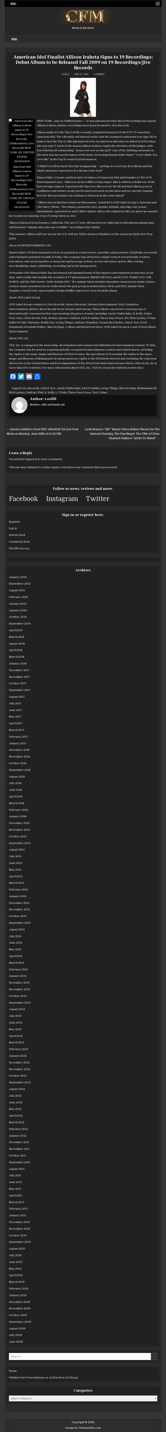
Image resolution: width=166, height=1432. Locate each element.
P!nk (40, 392)
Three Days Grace (79, 392)
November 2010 (19, 1228)
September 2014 (19, 922)
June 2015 (15, 863)
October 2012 (18, 1075)
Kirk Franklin (90, 388)
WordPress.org (19, 548)
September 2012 (20, 1082)
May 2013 (15, 1029)
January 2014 (17, 975)
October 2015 (18, 836)
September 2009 (20, 1321)
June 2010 (15, 1262)
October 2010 (18, 1235)
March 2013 (16, 1042)
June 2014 (15, 942)
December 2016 (19, 749)
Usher (103, 392)
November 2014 (19, 909)
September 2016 (20, 769)
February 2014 (18, 969)
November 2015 (19, 829)
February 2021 (18, 597)
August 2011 (16, 1168)
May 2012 (15, 1108)
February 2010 (18, 1288)
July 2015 (15, 856)
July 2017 (15, 703)
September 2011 (19, 1162)
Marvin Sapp (127, 388)
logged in (31, 459)
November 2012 (19, 1069)
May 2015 (15, 869)
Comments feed (19, 541)
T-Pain (62, 392)
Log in (13, 528)
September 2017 (20, 690)
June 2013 (15, 1022)
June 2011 (15, 1182)
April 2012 (15, 1115)
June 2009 (16, 1341)
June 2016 (15, 789)
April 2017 (15, 723)
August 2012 (17, 1089)
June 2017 (15, 710)
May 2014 (15, 949)
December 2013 (19, 982)
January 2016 (18, 816)
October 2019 (18, 616)
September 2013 (20, 1002)
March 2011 (16, 1202)
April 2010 (16, 1275)
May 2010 (15, 1268)
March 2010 (16, 1281)
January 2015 (18, 896)
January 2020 (18, 610)
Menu (13, 4)
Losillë (65, 74)
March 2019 (16, 636)
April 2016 (15, 796)
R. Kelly (49, 392)
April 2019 (15, 630)
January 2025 (18, 577)
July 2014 (15, 936)
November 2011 (19, 1148)
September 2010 (20, 1241)
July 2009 (15, 1335)
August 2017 (17, 696)
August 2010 (17, 1248)
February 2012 (18, 1129)
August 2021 (17, 590)
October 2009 (18, 1315)
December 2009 (19, 1301)
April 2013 (15, 1035)
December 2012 (19, 1062)
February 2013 (18, 1049)
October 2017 (18, 683)
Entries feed (17, 534)
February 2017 (18, 736)
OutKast (31, 392)
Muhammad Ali (146, 388)
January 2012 (18, 1135)
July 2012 (15, 1095)
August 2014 (17, 929)
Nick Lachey (17, 392)
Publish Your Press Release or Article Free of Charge (43, 1377)
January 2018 (18, 663)
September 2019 (20, 623)
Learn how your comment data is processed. (89, 467)
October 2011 (17, 1155)
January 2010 (18, 1295)
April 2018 (15, 650)
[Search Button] (158, 4)
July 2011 (15, 1175)
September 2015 (20, 843)
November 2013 (19, 989)
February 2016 (18, 809)
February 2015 (18, 889)
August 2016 (17, 776)
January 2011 (17, 1215)
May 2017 (15, 716)
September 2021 (20, 583)
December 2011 (19, 1142)
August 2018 (17, 643)
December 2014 (19, 902)
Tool (95, 392)
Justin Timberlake (69, 388)
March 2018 (16, 656)
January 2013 (18, 1055)
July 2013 (15, 1015)
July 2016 (15, 783)
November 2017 (19, 676)
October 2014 (17, 916)
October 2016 (18, 763)
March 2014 (16, 962)
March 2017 (16, 730)
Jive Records (30, 388)
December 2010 (19, 1222)
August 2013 (17, 1009)
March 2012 (16, 1122)
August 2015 (17, 849)
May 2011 (15, 1188)
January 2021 (18, 603)
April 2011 (15, 1195)
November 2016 (19, 756)
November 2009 (20, 1308)
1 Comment (99, 74)
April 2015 (15, 876)
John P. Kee (47, 388)
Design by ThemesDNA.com (83, 1428)
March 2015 (16, 882)
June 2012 (15, 1102)
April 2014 (15, 956)
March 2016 (16, 803)
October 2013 (18, 996)
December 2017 (19, 670)
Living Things (109, 388)
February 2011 (18, 1208)
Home (13, 1370)
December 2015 (19, 823)
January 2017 (18, 743)
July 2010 (15, 1255)
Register (14, 521)
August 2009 (17, 1328)
